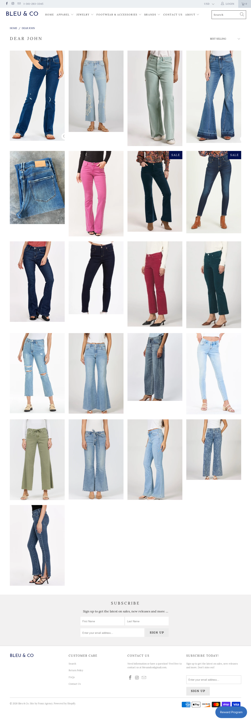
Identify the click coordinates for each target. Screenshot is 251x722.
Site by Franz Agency (41, 703)
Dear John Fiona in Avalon (213, 449)
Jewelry (83, 14)
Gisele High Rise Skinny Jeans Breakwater (96, 277)
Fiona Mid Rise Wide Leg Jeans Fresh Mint (154, 98)
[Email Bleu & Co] (19, 3)
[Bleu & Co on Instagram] (12, 3)
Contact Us (173, 14)
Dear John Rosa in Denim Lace (96, 91)
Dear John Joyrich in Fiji (213, 373)
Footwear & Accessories (116, 14)
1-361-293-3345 (34, 3)
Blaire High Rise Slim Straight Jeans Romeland (37, 545)
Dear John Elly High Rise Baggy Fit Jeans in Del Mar (154, 367)
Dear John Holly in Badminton (37, 187)
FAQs (72, 677)
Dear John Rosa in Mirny (154, 459)
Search (72, 663)
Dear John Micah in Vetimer (37, 459)
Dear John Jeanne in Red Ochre (154, 284)
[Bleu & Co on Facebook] (6, 3)
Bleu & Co (22, 14)
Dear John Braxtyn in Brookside (37, 96)
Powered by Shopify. (65, 703)
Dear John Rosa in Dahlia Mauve (96, 193)
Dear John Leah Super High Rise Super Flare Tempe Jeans (213, 97)
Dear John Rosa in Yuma (37, 281)
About (190, 14)
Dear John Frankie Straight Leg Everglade (37, 373)
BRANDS (150, 14)
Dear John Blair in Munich (213, 192)
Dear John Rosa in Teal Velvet (154, 191)
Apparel (63, 14)
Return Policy (76, 670)
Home (49, 14)
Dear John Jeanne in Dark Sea (213, 284)
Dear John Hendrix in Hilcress (96, 373)
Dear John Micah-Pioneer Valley (96, 459)
